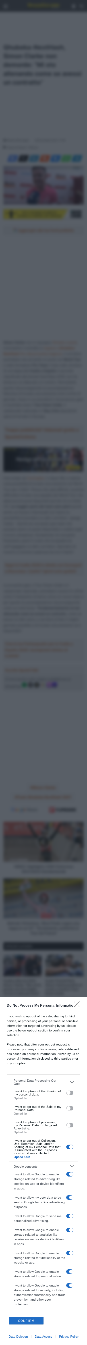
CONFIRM (26, 1320)
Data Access (43, 1336)
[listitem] (43, 1082)
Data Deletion (18, 1336)
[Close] (78, 1006)
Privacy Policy (69, 1336)
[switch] (69, 1093)
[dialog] (43, 1171)
